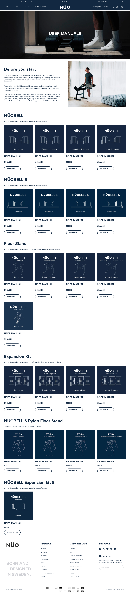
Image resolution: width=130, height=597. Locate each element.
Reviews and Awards (47, 573)
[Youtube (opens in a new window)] (107, 549)
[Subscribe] (121, 567)
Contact (72, 548)
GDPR (114, 589)
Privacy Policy (74, 562)
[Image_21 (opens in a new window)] (115, 549)
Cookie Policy (120, 589)
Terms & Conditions (76, 559)
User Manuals (74, 569)
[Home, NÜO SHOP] (65, 7)
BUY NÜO (9, 7)
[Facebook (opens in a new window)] (100, 549)
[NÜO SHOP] (12, 544)
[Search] (113, 7)
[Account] (117, 7)
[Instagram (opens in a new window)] (104, 549)
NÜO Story (44, 552)
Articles (43, 576)
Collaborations (74, 576)
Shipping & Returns (76, 555)
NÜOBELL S (29, 7)
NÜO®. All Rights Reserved (16, 589)
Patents (43, 566)
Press (42, 562)
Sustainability (45, 559)
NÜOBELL (19, 7)
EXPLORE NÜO (40, 7)
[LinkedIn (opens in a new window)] (111, 549)
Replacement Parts (76, 566)
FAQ (71, 552)
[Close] (123, 1)
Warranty (73, 573)
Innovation (44, 555)
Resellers (44, 569)
